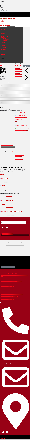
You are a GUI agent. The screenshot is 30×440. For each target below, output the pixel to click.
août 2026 (4, 45)
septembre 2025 (4, 47)
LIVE (7, 25)
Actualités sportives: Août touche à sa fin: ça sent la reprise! (18, 73)
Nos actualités (18, 65)
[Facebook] (2, 16)
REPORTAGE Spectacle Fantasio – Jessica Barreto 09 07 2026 (21, 117)
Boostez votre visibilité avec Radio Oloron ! (19, 159)
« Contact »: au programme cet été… (18, 71)
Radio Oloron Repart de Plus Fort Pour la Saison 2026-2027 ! (18, 68)
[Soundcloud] (2, 13)
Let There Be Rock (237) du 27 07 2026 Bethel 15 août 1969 (7, 145)
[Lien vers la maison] (7, 18)
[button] (26, 70)
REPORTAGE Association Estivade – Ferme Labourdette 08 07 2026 (21, 130)
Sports (3, 51)
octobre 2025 (4, 46)
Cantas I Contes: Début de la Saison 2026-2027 (19, 155)
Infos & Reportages (3, 54)
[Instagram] (4, 227)
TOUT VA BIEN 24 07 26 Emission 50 (7, 286)
